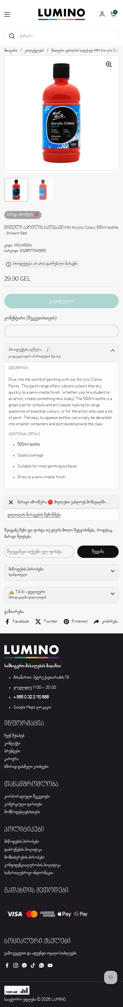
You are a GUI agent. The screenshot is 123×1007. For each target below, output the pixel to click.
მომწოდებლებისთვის (22, 812)
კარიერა (11, 759)
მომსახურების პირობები (24, 857)
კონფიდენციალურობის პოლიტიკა (32, 865)
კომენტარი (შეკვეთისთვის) (30, 318)
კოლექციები (34, 51)
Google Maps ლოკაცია (32, 707)
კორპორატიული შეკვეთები (27, 796)
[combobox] (61, 36)
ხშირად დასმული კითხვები (26, 767)
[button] (113, 14)
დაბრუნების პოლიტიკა (23, 849)
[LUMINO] (61, 14)
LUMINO (58, 999)
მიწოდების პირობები (21, 841)
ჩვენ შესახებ (14, 736)
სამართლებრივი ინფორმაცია (28, 873)
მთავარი (10, 51)
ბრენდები (12, 751)
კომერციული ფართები (23, 804)
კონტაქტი (12, 743)
